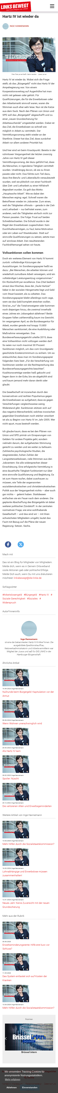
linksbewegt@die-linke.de (27, 577)
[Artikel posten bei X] (21, 544)
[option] (29, 1039)
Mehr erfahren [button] (12, 1079)
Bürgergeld (31, 594)
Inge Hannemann (29, 639)
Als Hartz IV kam (11, 751)
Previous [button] (6, 1038)
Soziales (33, 598)
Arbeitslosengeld (13, 594)
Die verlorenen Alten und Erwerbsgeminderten (27, 806)
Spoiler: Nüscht (10, 778)
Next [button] (52, 1038)
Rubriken (29, 1019)
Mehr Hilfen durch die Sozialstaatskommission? (28, 843)
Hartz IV (44, 594)
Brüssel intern (29, 1052)
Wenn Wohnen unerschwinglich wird (22, 723)
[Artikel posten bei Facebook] (8, 544)
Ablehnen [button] (11, 1087)
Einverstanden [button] (29, 1087)
